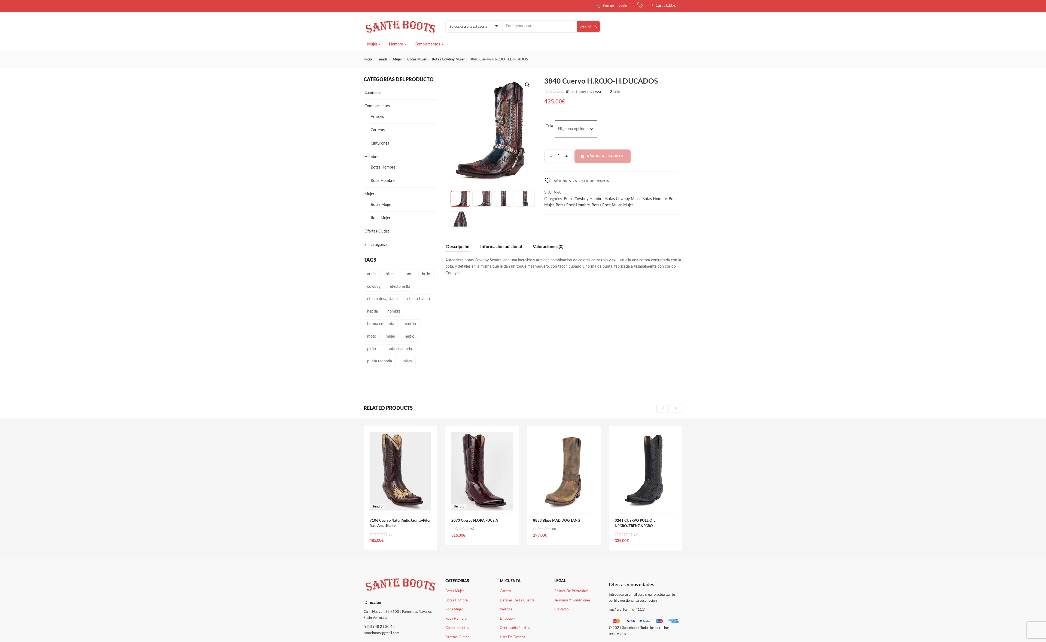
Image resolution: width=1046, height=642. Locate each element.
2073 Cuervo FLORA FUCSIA (474, 520)
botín (407, 274)
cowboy (374, 287)
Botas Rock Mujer (606, 205)
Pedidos (506, 609)
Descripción (457, 246)
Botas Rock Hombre (573, 205)
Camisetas (372, 93)
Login (623, 6)
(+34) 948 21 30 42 (379, 627)
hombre (393, 311)
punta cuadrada (398, 349)
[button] (664, 6)
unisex (407, 361)
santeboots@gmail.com (381, 633)
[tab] (459, 248)
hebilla (372, 311)
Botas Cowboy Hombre (583, 199)
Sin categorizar (376, 245)
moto (371, 336)
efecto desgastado (382, 299)
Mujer (372, 44)
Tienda (382, 59)
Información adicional (501, 246)
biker (390, 274)
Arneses (377, 117)
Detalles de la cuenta (517, 600)
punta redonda (379, 361)
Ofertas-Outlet (376, 231)
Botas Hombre (654, 199)
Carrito (505, 591)
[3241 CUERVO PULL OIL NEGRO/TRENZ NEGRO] (645, 435)
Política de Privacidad (571, 591)
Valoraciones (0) (548, 246)
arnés (371, 274)
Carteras (378, 130)
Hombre (396, 44)
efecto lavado (418, 299)
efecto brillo (400, 287)
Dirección (507, 618)
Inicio (368, 59)
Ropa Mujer (380, 218)
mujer (390, 336)
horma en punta (380, 324)
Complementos (428, 44)
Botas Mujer (417, 59)
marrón (410, 324)
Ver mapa (380, 618)
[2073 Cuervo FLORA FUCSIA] (482, 435)
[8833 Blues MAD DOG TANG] (564, 435)
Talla (549, 126)
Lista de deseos (512, 637)
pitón (371, 349)
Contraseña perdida (515, 628)
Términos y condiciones (572, 600)
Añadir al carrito (605, 156)
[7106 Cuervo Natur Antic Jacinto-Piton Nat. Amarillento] (400, 435)
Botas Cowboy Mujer (448, 59)
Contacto (561, 609)
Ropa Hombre (382, 181)
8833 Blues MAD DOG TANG (556, 520)
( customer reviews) (583, 92)
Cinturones (380, 143)
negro (409, 336)
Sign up (608, 6)
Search (587, 26)
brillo (426, 274)
